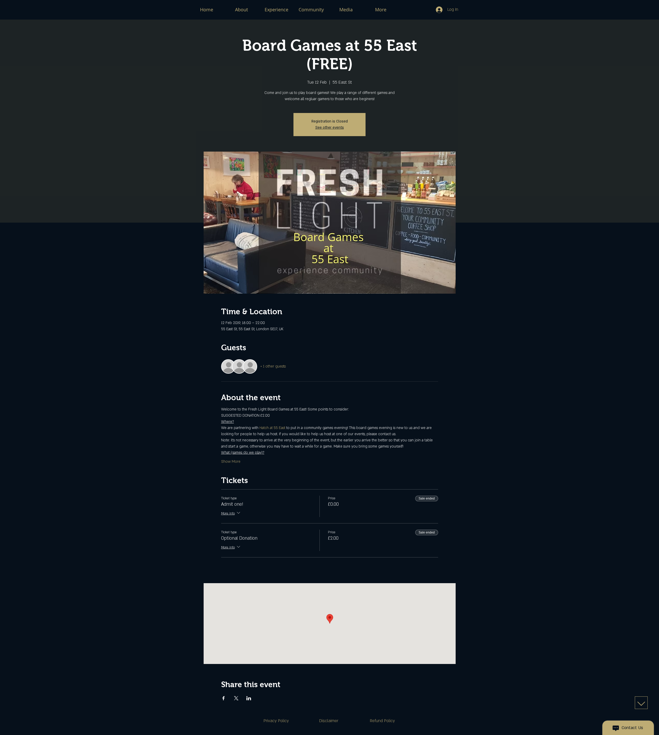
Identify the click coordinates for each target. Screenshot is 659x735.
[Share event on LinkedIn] (248, 698)
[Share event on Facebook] (223, 698)
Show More (230, 461)
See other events (329, 127)
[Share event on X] (236, 698)
